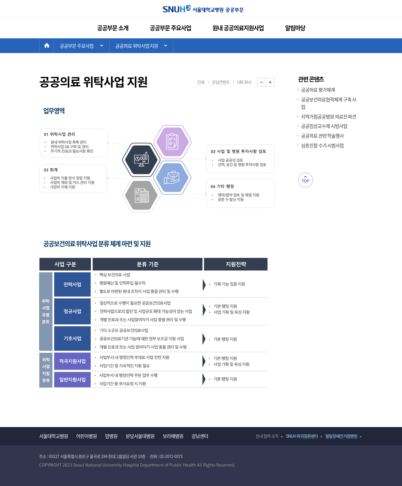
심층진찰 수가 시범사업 (322, 145)
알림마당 (295, 28)
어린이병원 (86, 435)
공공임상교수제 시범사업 (324, 125)
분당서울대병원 (140, 435)
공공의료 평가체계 (318, 89)
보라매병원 (173, 435)
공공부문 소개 (113, 28)
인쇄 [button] (200, 82)
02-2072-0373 (171, 456)
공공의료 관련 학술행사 (322, 135)
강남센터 (200, 435)
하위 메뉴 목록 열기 (141, 45)
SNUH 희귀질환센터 (302, 436)
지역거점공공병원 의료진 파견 (328, 116)
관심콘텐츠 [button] (221, 82)
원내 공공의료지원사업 (238, 28)
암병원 (111, 435)
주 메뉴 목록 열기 (81, 45)
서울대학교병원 (53, 435)
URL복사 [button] (244, 82)
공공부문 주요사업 (170, 28)
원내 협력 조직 (267, 436)
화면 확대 (274, 82)
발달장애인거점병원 (341, 436)
